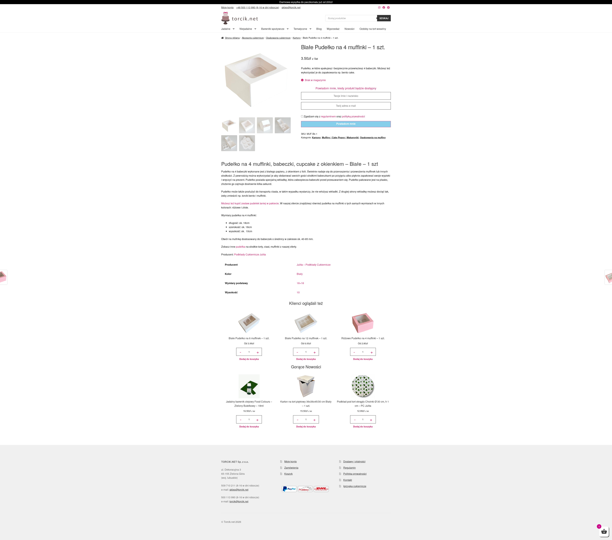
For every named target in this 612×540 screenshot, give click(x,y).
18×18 (300, 283)
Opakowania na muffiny (373, 137)
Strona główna (232, 37)
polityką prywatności (353, 116)
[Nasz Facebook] (383, 7)
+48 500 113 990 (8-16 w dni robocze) (257, 7)
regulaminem (328, 116)
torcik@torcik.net (238, 501)
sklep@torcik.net (291, 7)
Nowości (349, 29)
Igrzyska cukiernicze (354, 486)
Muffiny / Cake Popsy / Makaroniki (340, 137)
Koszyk (288, 474)
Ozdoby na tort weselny (373, 29)
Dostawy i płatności (354, 461)
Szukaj (383, 18)
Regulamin (349, 467)
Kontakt (347, 480)
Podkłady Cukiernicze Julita (250, 254)
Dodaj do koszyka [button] (249, 359)
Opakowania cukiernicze (278, 37)
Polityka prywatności (355, 474)
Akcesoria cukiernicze (253, 37)
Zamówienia (291, 467)
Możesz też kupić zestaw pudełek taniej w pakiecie (250, 203)
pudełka (240, 246)
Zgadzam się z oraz (334, 116)
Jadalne (225, 29)
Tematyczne (300, 29)
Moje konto (227, 7)
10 (298, 292)
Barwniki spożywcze (272, 29)
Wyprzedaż (333, 29)
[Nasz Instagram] (379, 7)
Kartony (297, 37)
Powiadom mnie (346, 123)
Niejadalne (246, 29)
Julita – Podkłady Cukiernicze (314, 264)
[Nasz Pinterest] (388, 7)
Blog (319, 29)
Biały (300, 274)
